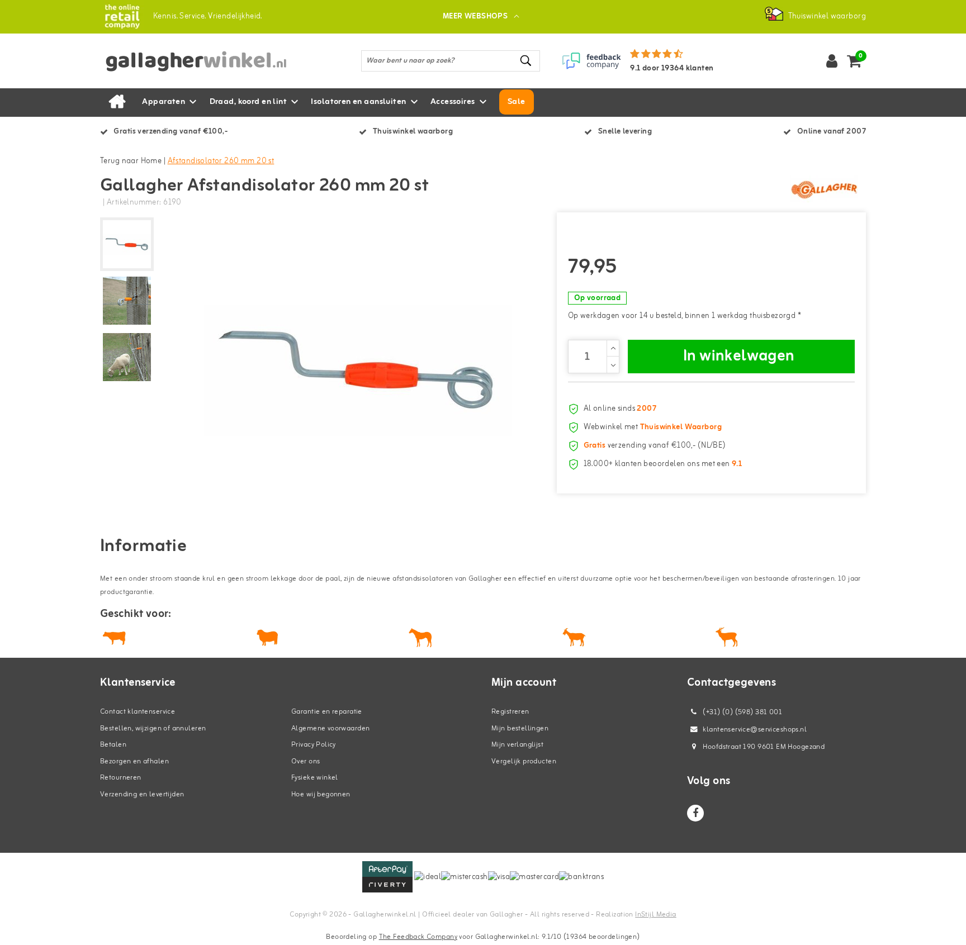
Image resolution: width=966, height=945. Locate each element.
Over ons (305, 761)
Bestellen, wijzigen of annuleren (153, 728)
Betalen (113, 745)
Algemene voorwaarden (330, 728)
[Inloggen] (831, 61)
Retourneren (120, 777)
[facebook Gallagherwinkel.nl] (695, 813)
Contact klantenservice (137, 712)
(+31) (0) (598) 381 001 (741, 712)
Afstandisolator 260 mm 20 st (221, 161)
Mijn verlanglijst (517, 745)
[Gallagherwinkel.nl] (122, 16)
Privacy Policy (313, 745)
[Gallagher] (824, 189)
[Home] (117, 102)
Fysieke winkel (314, 777)
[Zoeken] (527, 60)
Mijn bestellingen (519, 728)
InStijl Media (655, 914)
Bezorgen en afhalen (134, 761)
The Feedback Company (418, 937)
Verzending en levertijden (142, 794)
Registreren (510, 712)
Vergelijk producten (523, 761)
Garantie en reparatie (326, 712)
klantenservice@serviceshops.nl (755, 729)
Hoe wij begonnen (321, 794)
